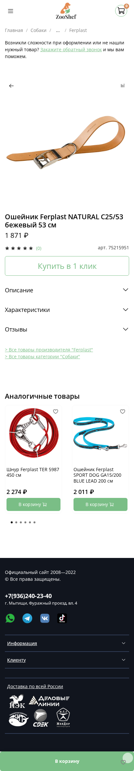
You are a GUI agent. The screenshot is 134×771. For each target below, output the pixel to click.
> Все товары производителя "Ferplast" (49, 350)
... (58, 30)
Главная (14, 30)
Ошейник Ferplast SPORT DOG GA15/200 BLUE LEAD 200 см (97, 475)
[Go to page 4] (25, 522)
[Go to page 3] (21, 522)
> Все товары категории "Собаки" (42, 356)
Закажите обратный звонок (71, 49)
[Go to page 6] (34, 522)
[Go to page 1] (12, 522)
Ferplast (78, 30)
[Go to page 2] (16, 522)
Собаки (39, 30)
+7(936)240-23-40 (28, 596)
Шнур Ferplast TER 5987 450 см (33, 472)
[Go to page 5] (30, 522)
